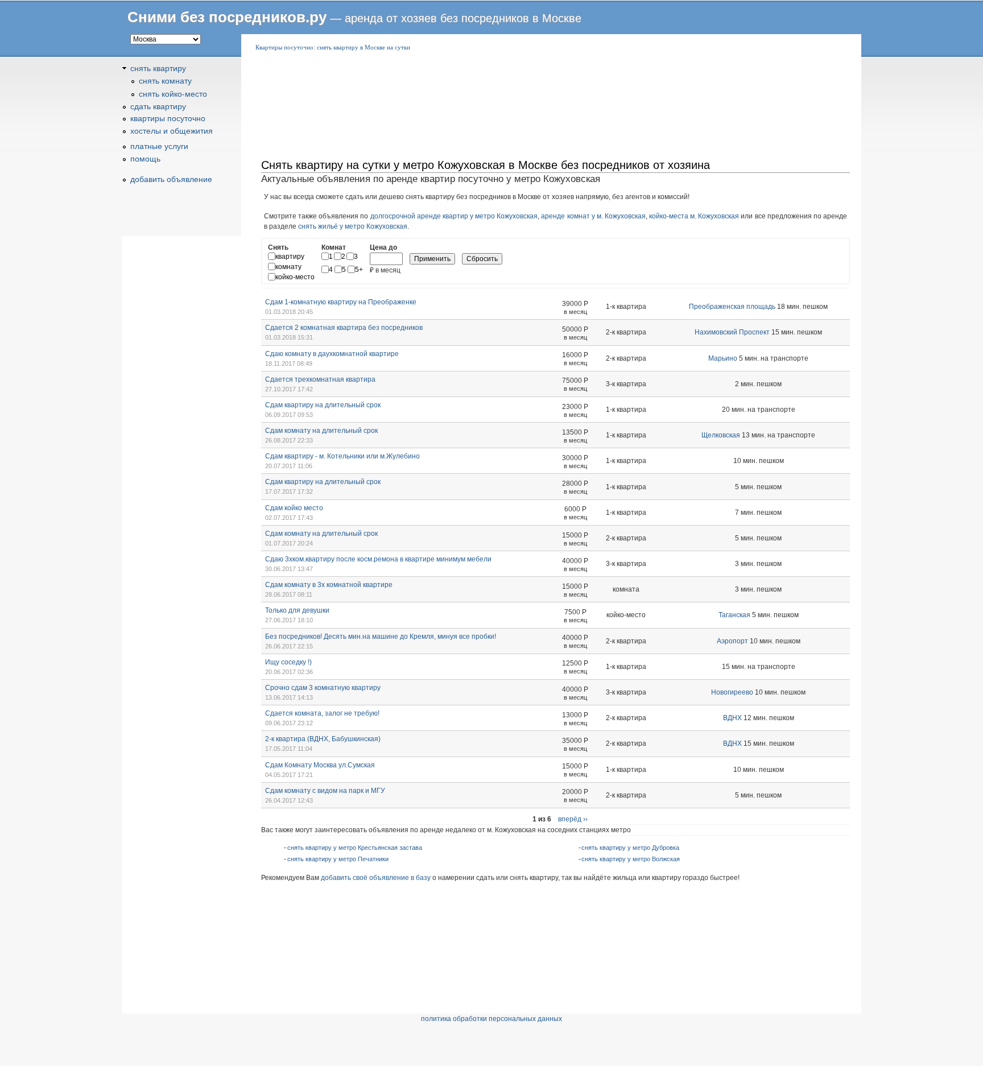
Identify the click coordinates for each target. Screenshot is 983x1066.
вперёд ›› (573, 819)
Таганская (734, 615)
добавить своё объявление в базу (376, 878)
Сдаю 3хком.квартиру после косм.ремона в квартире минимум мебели (378, 559)
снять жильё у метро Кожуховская (352, 226)
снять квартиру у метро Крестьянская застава (354, 847)
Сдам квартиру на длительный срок (323, 405)
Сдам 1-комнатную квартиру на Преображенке (340, 302)
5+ (359, 270)
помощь (145, 158)
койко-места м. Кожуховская (694, 216)
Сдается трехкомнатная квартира (320, 379)
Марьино (722, 358)
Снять (278, 247)
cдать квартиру (158, 106)
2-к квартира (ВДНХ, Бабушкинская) (323, 739)
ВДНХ (732, 718)
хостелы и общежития (171, 130)
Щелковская (720, 435)
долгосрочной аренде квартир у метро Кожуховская (454, 216)
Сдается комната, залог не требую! (322, 713)
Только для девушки (297, 610)
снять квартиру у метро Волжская (630, 859)
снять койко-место (173, 93)
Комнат (333, 247)
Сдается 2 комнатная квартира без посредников (344, 328)
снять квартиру (158, 68)
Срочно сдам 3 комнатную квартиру (323, 688)
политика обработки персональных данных (491, 1019)
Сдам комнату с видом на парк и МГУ (325, 791)
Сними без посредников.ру (227, 17)
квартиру (289, 257)
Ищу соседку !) (288, 662)
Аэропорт (732, 641)
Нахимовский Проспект (732, 332)
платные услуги (159, 146)
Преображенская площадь (732, 307)
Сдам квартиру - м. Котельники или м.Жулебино (342, 456)
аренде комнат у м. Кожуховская (593, 216)
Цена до (383, 247)
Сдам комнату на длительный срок (321, 431)
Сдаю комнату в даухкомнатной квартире (332, 354)
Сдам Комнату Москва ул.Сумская (320, 765)
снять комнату (165, 80)
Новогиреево (732, 692)
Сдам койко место (294, 508)
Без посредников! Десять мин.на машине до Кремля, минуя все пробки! (380, 637)
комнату (288, 267)
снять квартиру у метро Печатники (338, 859)
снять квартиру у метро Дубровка (630, 847)
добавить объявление (171, 179)
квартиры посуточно (167, 118)
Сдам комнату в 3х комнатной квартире (329, 585)
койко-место (295, 277)
